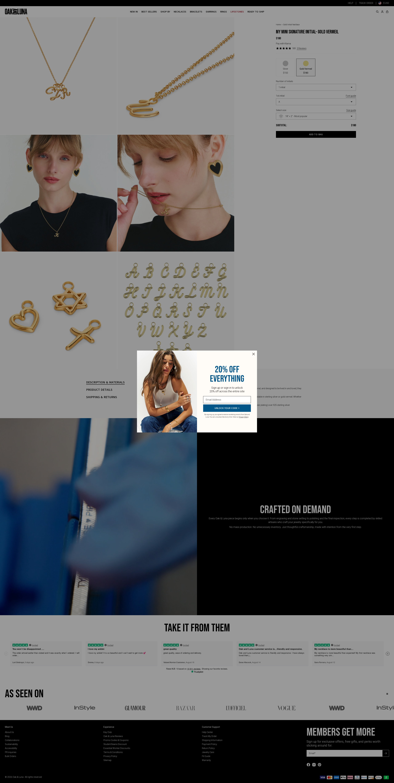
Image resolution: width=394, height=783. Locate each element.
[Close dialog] (253, 354)
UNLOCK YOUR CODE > (227, 408)
